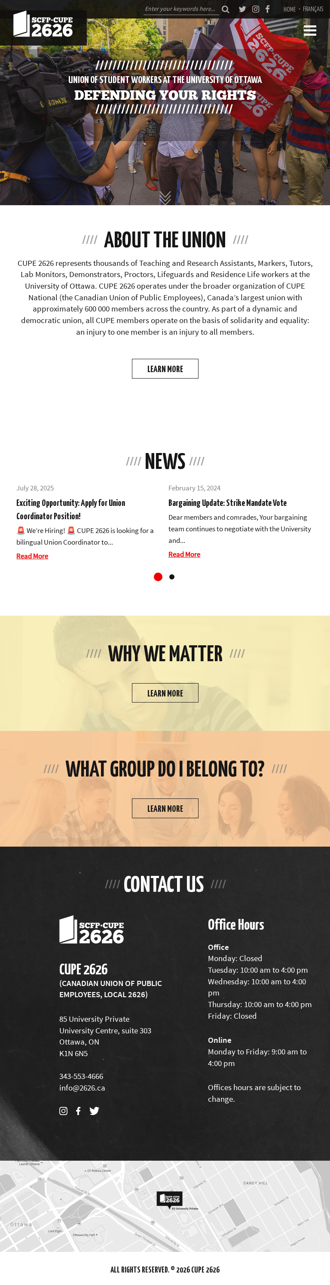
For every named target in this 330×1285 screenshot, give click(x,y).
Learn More (165, 368)
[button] (158, 577)
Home (290, 9)
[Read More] (89, 522)
